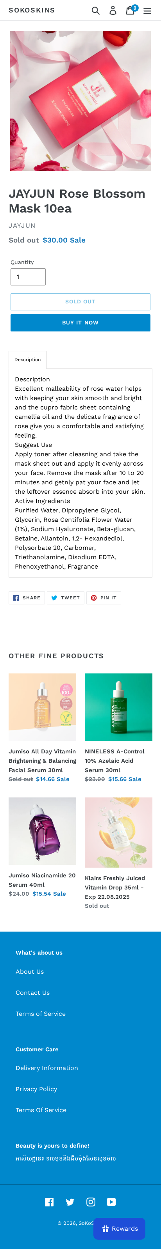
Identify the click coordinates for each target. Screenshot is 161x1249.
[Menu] (147, 10)
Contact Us (33, 992)
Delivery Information (47, 1068)
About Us (30, 971)
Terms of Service (41, 1013)
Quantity (22, 262)
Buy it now (80, 322)
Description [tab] (27, 359)
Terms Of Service (41, 1110)
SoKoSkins (32, 10)
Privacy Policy (36, 1089)
